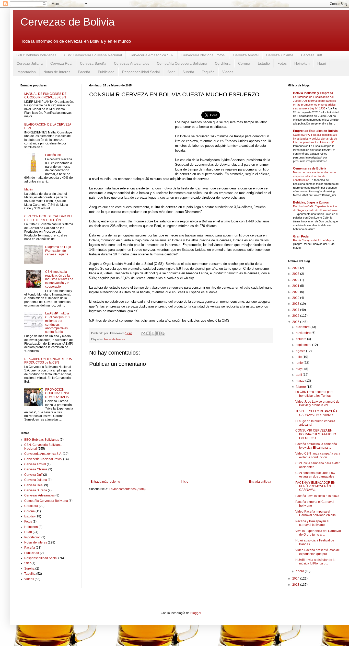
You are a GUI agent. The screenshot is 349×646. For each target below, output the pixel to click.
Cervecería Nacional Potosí (203, 55)
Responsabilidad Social (141, 72)
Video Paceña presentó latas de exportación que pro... (317, 552)
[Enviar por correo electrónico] (143, 333)
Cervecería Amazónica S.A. (152, 55)
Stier (171, 72)
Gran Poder (301, 236)
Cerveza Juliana (30, 63)
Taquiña (208, 72)
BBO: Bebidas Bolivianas (36, 55)
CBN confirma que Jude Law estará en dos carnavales (315, 474)
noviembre (303, 333)
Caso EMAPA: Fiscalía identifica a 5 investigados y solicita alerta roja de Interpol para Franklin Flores (315, 138)
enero (300, 571)
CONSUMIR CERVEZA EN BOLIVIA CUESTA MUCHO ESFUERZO (315, 434)
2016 (296, 316)
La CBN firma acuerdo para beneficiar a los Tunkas (314, 393)
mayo (300, 369)
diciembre (303, 327)
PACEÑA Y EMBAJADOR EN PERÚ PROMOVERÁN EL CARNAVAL (315, 486)
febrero (301, 387)
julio (299, 357)
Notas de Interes (56, 72)
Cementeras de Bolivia (309, 168)
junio (300, 363)
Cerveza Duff (311, 55)
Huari (321, 63)
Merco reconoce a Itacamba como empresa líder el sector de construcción (314, 176)
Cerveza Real (61, 63)
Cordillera (222, 63)
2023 (296, 274)
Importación (26, 72)
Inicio (184, 481)
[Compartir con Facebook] (157, 333)
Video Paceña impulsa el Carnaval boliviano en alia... (316, 513)
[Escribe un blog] (148, 333)
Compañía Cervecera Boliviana (182, 63)
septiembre (304, 345)
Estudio (264, 63)
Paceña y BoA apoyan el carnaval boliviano (312, 523)
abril (299, 375)
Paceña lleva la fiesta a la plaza (317, 496)
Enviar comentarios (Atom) (127, 489)
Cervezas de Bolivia (67, 22)
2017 (296, 310)
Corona (244, 63)
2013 (296, 584)
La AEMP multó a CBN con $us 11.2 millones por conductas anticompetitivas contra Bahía (57, 323)
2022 (296, 280)
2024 (296, 268)
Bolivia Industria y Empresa (313, 93)
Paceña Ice (53, 155)
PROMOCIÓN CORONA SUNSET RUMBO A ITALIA (58, 393)
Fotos (282, 63)
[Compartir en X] (153, 333)
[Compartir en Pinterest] (162, 333)
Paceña (84, 72)
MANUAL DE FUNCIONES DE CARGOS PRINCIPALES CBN (45, 95)
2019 (296, 298)
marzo (300, 380)
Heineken (302, 63)
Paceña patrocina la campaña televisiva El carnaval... (316, 445)
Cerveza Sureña (93, 63)
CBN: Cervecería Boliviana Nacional (93, 55)
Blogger (195, 613)
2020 (296, 292)
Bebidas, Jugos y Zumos (311, 202)
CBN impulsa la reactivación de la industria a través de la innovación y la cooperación (59, 279)
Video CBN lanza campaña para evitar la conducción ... (317, 455)
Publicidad (106, 72)
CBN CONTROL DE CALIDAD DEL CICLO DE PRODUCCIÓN (48, 218)
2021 (296, 286)
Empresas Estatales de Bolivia (315, 131)
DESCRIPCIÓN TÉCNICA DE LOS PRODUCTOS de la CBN (48, 360)
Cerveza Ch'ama (279, 55)
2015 (296, 322)
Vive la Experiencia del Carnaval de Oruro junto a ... (318, 532)
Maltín (28, 189)
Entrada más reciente (105, 481)
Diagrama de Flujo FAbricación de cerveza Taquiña (58, 250)
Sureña (188, 72)
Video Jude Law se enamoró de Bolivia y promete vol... (317, 403)
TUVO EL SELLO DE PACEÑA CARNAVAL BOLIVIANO (316, 413)
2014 (296, 578)
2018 (296, 303)
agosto (301, 351)
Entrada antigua (260, 481)
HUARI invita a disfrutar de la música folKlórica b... (315, 561)
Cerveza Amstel (246, 55)
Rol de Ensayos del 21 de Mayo (313, 240)
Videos (227, 72)
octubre (301, 339)
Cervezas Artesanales (131, 63)
